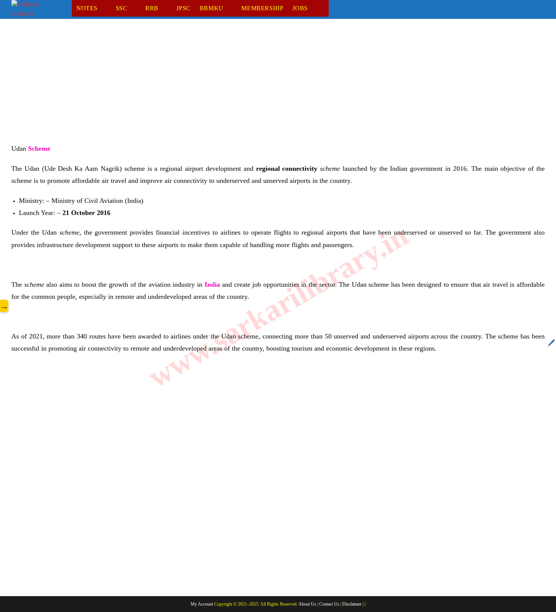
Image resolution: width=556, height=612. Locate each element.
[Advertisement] (238, 86)
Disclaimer (352, 604)
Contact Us (329, 604)
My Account (202, 604)
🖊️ (551, 343)
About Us (307, 604)
